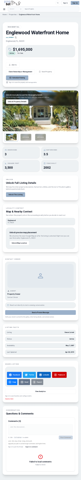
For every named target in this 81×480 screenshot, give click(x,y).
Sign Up (75, 3)
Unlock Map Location (19, 243)
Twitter (31, 375)
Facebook (16, 375)
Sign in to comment (31, 447)
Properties (13, 14)
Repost (39, 382)
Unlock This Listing (16, 194)
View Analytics (40, 391)
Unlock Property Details (17, 102)
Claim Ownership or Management (20, 72)
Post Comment (65, 437)
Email (26, 382)
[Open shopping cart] (57, 3)
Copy (14, 382)
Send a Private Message (40, 312)
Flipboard (61, 375)
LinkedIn (46, 375)
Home (5, 14)
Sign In (65, 3)
